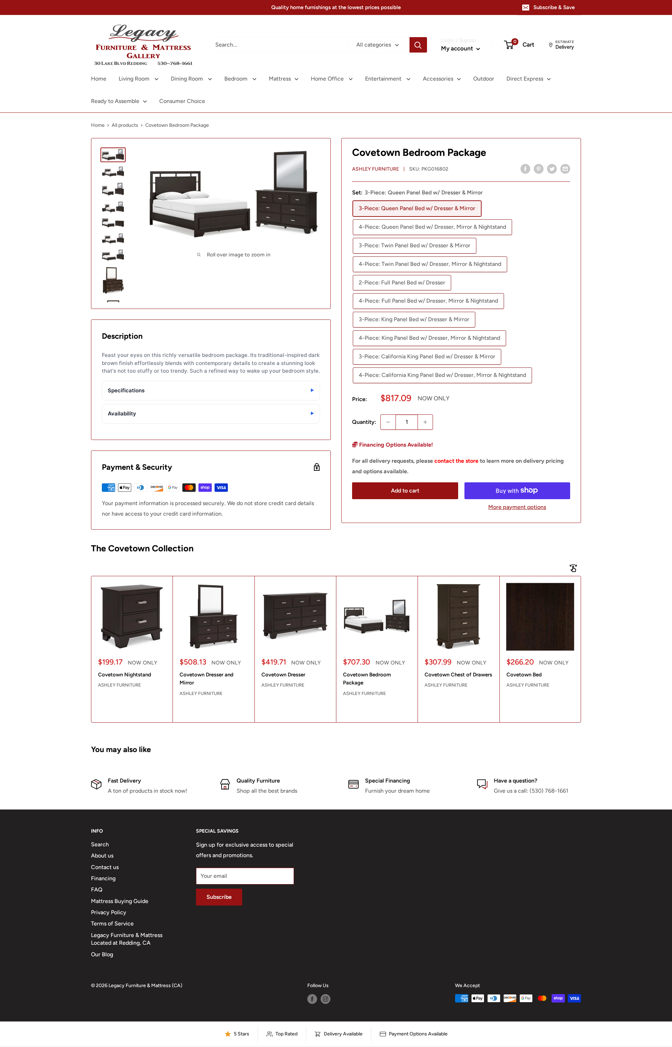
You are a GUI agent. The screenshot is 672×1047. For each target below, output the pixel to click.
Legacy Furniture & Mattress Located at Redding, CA (126, 939)
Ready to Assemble (115, 101)
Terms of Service (112, 923)
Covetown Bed (524, 674)
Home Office (328, 78)
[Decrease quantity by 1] (388, 422)
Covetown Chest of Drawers (458, 674)
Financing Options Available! (395, 444)
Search (100, 844)
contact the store (456, 460)
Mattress (280, 78)
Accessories (438, 78)
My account (458, 48)
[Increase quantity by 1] (425, 422)
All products (125, 125)
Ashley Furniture (375, 169)
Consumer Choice (182, 101)
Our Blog (102, 954)
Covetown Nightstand (124, 674)
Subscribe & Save (554, 7)
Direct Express (524, 78)
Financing (103, 878)
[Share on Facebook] (525, 168)
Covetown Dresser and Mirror (206, 678)
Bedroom (236, 78)
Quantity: (364, 422)
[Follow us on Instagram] (325, 999)
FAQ (97, 889)
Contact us (105, 867)
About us (102, 855)
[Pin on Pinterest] (539, 168)
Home (98, 78)
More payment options (517, 506)
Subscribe (219, 897)
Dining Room (187, 78)
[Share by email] (565, 168)
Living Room (135, 78)
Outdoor (483, 78)
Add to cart (405, 490)
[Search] (418, 45)
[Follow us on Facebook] (312, 999)
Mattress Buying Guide (119, 901)
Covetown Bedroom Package (367, 678)
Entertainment (384, 78)
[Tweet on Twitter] (552, 168)
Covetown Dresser (283, 674)
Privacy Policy (108, 912)
